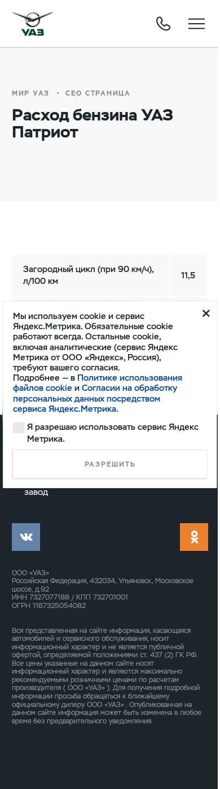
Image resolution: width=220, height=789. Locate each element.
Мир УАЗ (31, 93)
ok (194, 537)
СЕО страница (98, 93)
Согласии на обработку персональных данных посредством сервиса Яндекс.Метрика (95, 398)
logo (32, 23)
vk (26, 537)
